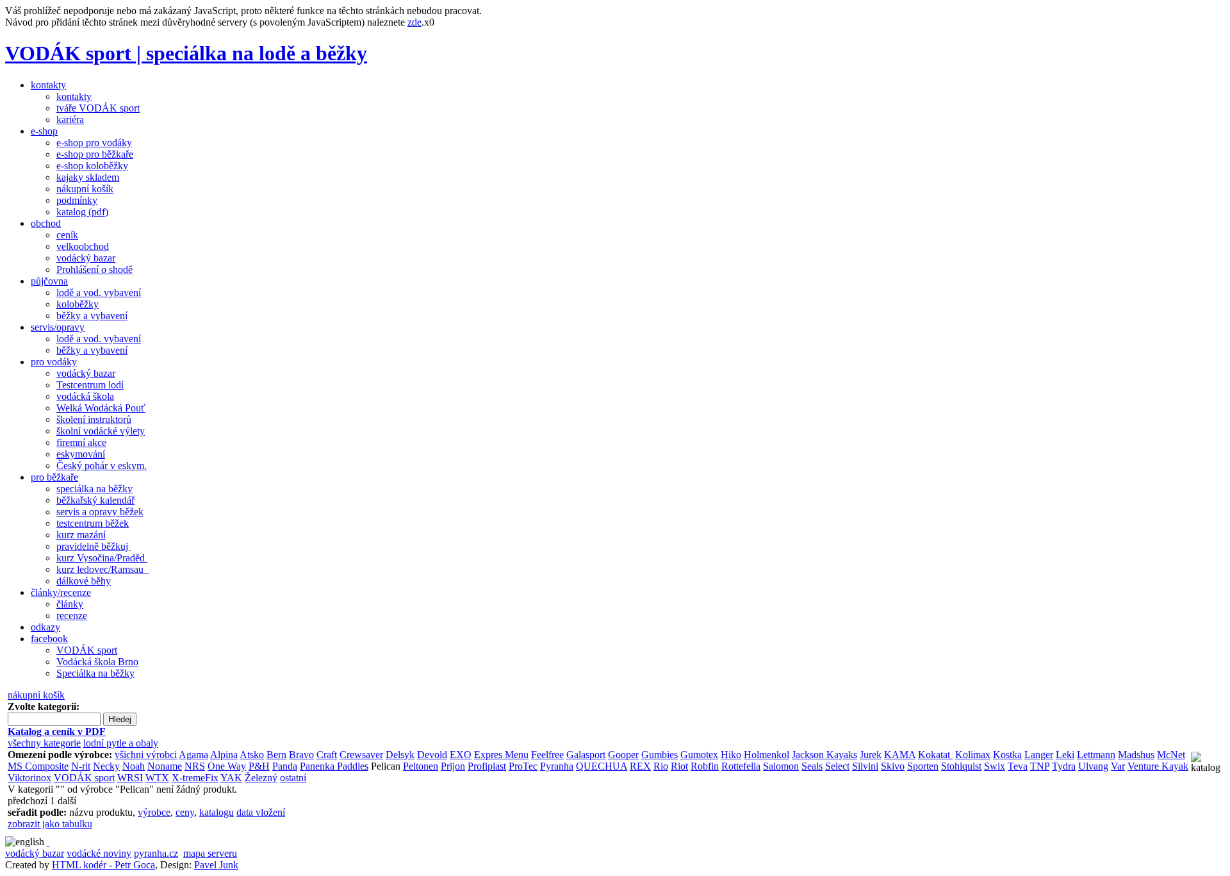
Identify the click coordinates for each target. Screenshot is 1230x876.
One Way (227, 766)
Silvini (865, 766)
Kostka (1007, 754)
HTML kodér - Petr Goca (103, 864)
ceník (67, 234)
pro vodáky (54, 361)
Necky (106, 766)
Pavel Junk (216, 864)
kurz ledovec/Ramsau (102, 569)
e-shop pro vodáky (94, 142)
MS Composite (38, 766)
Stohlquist (961, 766)
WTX (157, 777)
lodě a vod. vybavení (98, 292)
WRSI (130, 777)
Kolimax (972, 754)
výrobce (154, 812)
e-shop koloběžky (92, 165)
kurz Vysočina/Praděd (101, 557)
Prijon (453, 766)
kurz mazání (81, 534)
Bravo (301, 754)
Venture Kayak (1158, 766)
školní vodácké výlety (100, 431)
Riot (679, 766)
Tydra (1064, 766)
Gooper (623, 754)
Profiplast (487, 766)
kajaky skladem (87, 177)
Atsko (252, 754)
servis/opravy (58, 327)
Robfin (705, 766)
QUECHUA (601, 766)
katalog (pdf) (82, 211)
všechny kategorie (44, 743)
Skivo (893, 766)
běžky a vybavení (91, 315)
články (69, 604)
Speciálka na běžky (95, 673)
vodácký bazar (85, 257)
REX (640, 766)
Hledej (119, 719)
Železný (261, 777)
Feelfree (547, 754)
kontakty (48, 84)
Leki (1065, 754)
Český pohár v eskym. (101, 465)
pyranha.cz (156, 853)
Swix (994, 766)
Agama (193, 754)
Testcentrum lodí (90, 384)
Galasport (585, 754)
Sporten (923, 766)
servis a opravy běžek (100, 511)
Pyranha (556, 766)
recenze (71, 615)
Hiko (731, 754)
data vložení (260, 812)
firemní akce (81, 442)
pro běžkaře (54, 477)
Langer (1038, 754)
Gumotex (699, 754)
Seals (812, 766)
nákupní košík (84, 188)
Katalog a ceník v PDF (57, 731)
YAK (231, 777)
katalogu (216, 812)
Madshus (1136, 754)
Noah (133, 766)
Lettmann (1096, 754)
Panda (284, 766)
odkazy (45, 627)
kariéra (70, 119)
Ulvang (1093, 766)
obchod (46, 223)
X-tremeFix (195, 777)
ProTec (523, 766)
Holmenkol (766, 754)
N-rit (80, 766)
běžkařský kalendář (95, 500)
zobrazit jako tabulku (50, 823)
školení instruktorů (93, 419)
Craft (326, 754)
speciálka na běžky (94, 488)
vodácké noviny (99, 853)
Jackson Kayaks (824, 754)
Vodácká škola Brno (97, 661)
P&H (259, 766)
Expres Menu (501, 754)
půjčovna (49, 281)
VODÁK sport (86, 650)
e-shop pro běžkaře (94, 154)
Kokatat (935, 754)
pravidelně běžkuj (93, 546)
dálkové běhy (83, 580)
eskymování (80, 454)
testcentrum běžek (92, 523)
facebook (49, 638)
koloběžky (77, 304)
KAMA (899, 754)
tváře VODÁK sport (98, 108)
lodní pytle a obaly (120, 743)
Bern (276, 754)
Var (1118, 766)
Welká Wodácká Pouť (100, 407)
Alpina (224, 754)
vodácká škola (85, 396)
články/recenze (61, 592)
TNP (1039, 766)
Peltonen (420, 766)
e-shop (44, 131)
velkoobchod (82, 246)
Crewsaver (361, 754)
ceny (185, 812)
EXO (461, 754)
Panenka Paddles (334, 766)
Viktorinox (29, 777)
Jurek (871, 754)
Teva (1018, 766)
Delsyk (400, 754)
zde (414, 22)
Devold (432, 754)
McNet (1171, 754)
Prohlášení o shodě (94, 269)
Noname (164, 766)
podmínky (76, 200)
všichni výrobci (146, 754)
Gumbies (659, 754)
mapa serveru (210, 853)
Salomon (781, 766)
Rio (660, 766)
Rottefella (740, 766)
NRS (194, 766)
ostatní (293, 777)
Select (837, 766)
